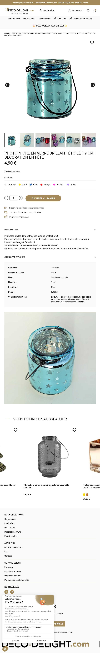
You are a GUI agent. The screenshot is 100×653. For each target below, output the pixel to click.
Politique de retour (12, 571)
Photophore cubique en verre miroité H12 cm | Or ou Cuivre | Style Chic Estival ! (50, 486)
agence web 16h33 (66, 632)
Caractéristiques (14, 257)
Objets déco (10, 519)
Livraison (8, 567)
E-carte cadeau (11, 536)
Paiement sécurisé (12, 575)
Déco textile (9, 527)
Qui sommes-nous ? (13, 547)
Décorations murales (14, 532)
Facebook (6, 592)
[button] (7, 85)
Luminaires (9, 523)
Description (11, 229)
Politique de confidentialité (16, 580)
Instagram (12, 592)
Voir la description (12, 171)
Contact (8, 556)
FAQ (6, 551)
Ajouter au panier (43, 198)
